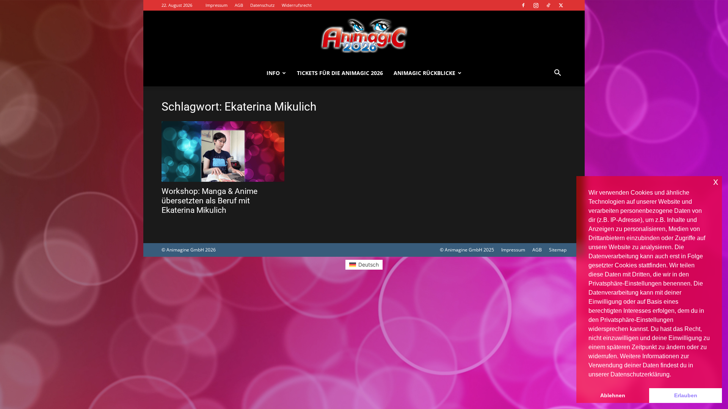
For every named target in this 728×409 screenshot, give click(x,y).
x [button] (715, 181)
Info (273, 72)
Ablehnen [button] (612, 395)
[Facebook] (523, 5)
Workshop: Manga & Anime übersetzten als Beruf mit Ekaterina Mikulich (209, 201)
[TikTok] (548, 5)
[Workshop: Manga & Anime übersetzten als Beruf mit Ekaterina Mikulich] (223, 151)
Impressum (217, 5)
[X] (560, 5)
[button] (557, 73)
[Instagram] (535, 5)
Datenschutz (262, 5)
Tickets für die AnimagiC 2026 (340, 72)
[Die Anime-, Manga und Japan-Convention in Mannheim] (364, 36)
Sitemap (557, 250)
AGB (239, 5)
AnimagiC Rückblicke (424, 72)
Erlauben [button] (685, 395)
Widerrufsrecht (297, 5)
